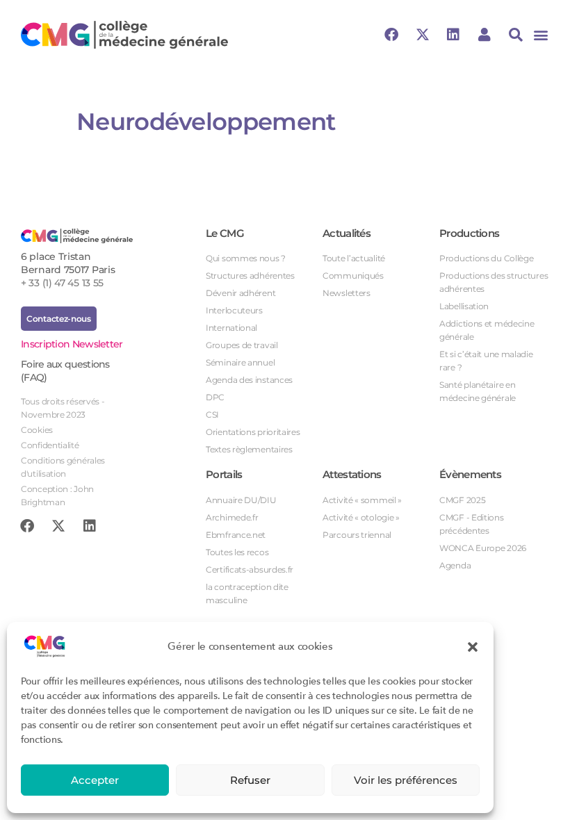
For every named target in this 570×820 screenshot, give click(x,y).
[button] (473, 646)
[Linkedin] (453, 35)
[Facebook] (391, 35)
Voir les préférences (405, 780)
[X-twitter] (423, 35)
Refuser (250, 780)
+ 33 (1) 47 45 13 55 (62, 283)
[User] (484, 35)
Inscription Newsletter (72, 344)
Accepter (95, 780)
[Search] (516, 35)
